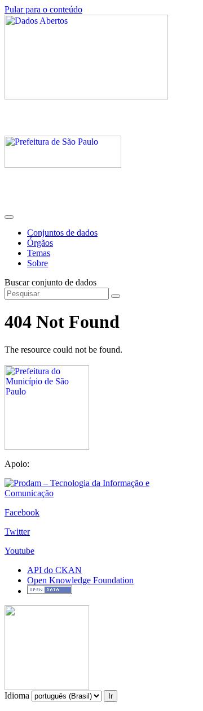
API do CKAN (54, 570)
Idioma (17, 695)
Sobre (37, 263)
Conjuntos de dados (62, 232)
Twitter (17, 531)
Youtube (19, 551)
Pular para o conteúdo (43, 9)
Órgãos (40, 243)
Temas (38, 253)
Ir (110, 696)
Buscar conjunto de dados (50, 282)
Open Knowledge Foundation (80, 580)
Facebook (22, 512)
